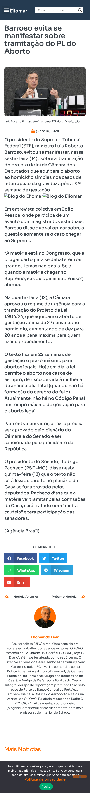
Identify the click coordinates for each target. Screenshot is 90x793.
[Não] (80, 776)
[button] (6, 10)
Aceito (46, 786)
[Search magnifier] (80, 10)
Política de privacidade (45, 779)
